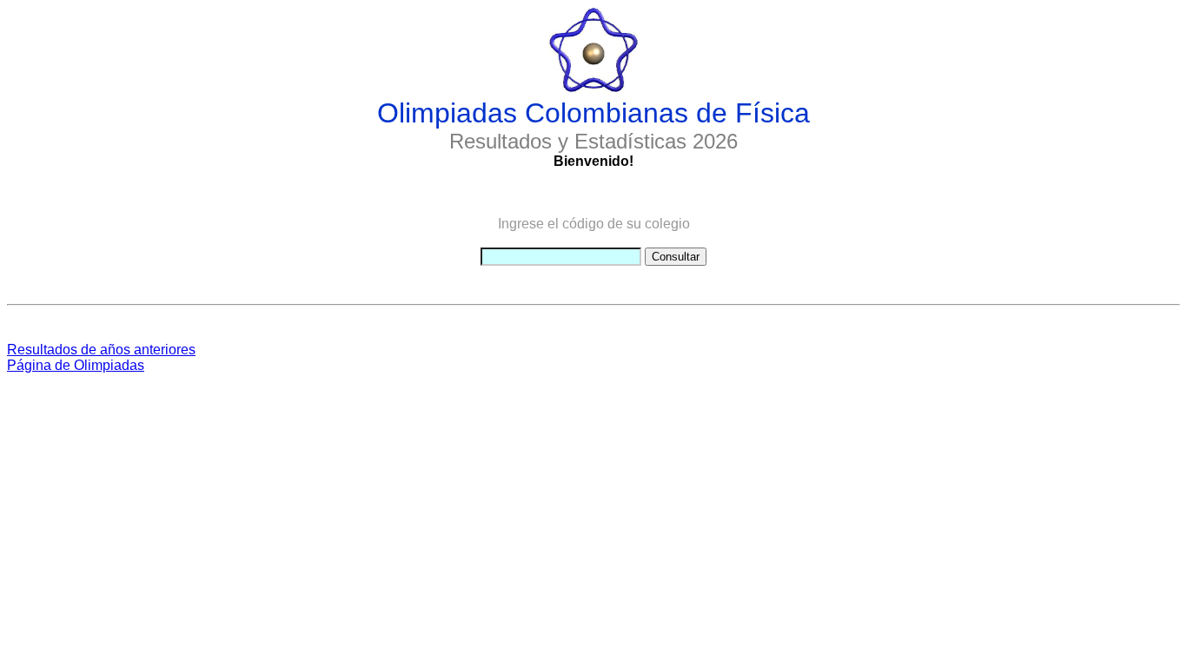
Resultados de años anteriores (101, 349)
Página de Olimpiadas (75, 365)
